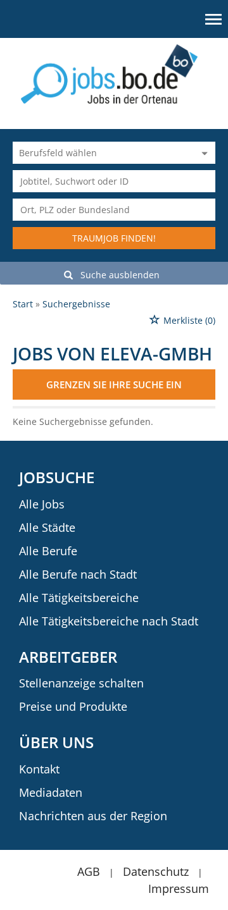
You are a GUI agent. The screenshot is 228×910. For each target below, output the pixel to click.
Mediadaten (50, 792)
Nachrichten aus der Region (93, 815)
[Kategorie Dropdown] (202, 153)
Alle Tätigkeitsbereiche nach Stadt (108, 621)
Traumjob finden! (114, 238)
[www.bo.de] (114, 73)
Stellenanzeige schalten (81, 683)
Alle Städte (47, 527)
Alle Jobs (42, 504)
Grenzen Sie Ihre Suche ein (114, 384)
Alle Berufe (48, 550)
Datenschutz (156, 871)
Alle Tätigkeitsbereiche (79, 597)
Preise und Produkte (73, 706)
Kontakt (39, 769)
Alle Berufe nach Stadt (78, 574)
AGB (88, 871)
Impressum (178, 888)
